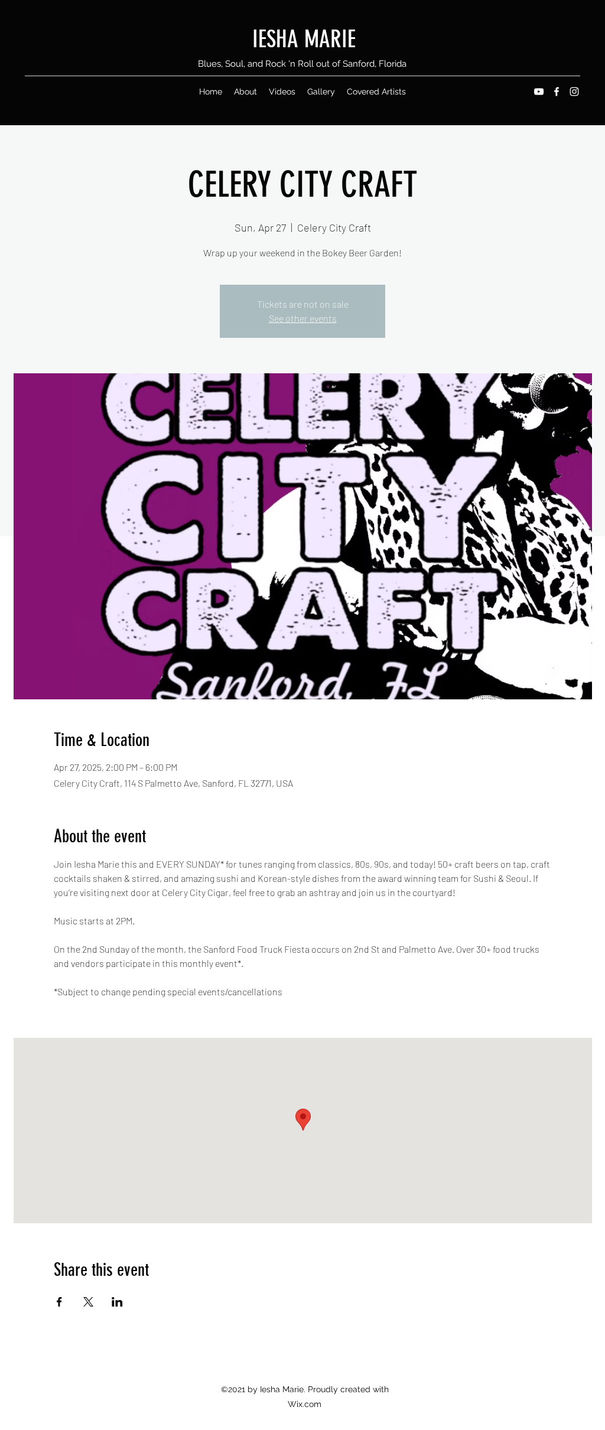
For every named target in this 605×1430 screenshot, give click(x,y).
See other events (303, 318)
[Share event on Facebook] (59, 1302)
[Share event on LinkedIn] (117, 1302)
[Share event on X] (88, 1302)
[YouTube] (539, 91)
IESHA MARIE (304, 39)
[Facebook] (556, 91)
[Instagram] (574, 91)
